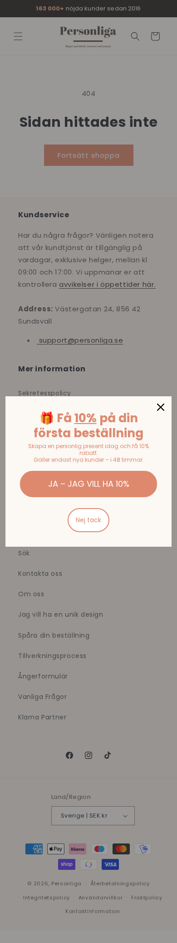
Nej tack (88, 519)
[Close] (161, 407)
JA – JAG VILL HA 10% (88, 483)
